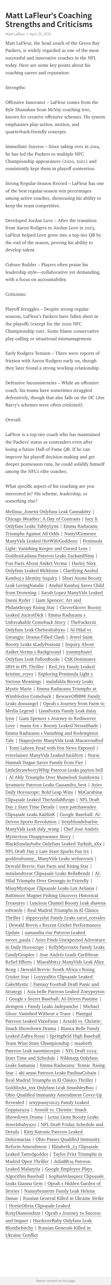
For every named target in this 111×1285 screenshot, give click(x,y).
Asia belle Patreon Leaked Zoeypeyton (66, 991)
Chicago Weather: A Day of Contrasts (42, 519)
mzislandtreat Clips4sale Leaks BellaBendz (47, 873)
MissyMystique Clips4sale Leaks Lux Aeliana (49, 888)
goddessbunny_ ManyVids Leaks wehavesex (49, 858)
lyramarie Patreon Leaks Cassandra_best (45, 785)
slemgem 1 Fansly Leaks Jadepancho (41, 1006)
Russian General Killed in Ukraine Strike (63, 1198)
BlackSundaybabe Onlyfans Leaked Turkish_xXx (53, 844)
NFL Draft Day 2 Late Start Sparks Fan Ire (47, 851)
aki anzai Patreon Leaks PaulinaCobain (57, 1073)
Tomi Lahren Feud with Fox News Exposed (52, 748)
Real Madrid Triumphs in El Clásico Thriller (49, 1080)
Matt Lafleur (15, 34)
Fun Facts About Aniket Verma (36, 563)
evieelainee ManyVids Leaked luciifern (44, 755)
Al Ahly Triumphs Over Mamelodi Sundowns (54, 777)
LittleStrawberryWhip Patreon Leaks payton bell (54, 770)
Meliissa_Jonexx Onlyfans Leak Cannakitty (48, 511)
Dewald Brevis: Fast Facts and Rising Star (47, 866)
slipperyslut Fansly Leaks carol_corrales (65, 918)
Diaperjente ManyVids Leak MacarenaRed (61, 740)
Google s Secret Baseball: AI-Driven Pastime (53, 999)
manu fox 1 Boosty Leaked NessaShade (59, 725)
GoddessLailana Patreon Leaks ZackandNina (49, 556)
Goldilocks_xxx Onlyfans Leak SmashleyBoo (49, 1087)
